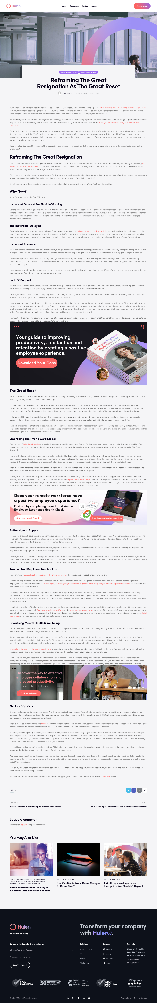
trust (43, 724)
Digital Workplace (37, 879)
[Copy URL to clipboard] (145, 790)
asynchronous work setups (79, 479)
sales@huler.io (133, 962)
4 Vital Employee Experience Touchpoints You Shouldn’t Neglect (123, 884)
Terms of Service (140, 998)
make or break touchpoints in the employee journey (45, 575)
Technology (36, 883)
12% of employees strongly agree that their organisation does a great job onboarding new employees (86, 583)
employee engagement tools (80, 610)
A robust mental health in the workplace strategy (31, 649)
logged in (25, 824)
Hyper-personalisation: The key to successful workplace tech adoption (30, 889)
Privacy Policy (26, 957)
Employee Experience (88, 72)
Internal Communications (20, 883)
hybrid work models (31, 444)
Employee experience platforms (50, 610)
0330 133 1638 (133, 959)
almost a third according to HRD (92, 231)
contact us (105, 776)
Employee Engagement (69, 72)
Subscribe (71, 950)
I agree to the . (22, 957)
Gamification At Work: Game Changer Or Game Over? (78, 884)
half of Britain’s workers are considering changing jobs (122, 108)
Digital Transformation (19, 879)
